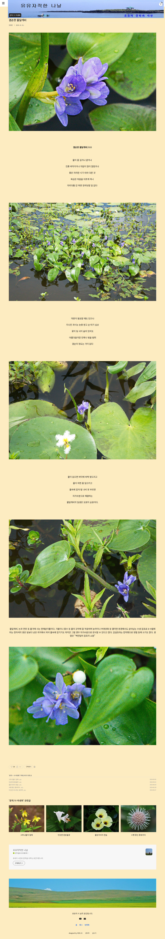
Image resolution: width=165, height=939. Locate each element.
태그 (80, 925)
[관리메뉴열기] (161, 4)
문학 (10, 775)
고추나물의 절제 (13, 779)
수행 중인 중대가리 (14, 787)
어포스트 (79, 933)
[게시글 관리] (20, 767)
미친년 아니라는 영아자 (16, 790)
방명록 (87, 925)
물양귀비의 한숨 (13, 785)
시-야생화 (16, 775)
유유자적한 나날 (20, 850)
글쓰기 (94, 933)
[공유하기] (17, 767)
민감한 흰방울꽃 (13, 782)
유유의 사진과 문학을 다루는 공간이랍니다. (28, 858)
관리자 (87, 933)
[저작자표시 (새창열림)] (34, 767)
